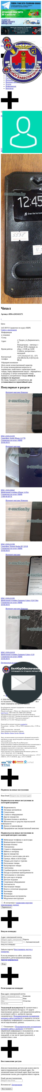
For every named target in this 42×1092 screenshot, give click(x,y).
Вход (3, 964)
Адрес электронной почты (11, 937)
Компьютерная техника (13, 842)
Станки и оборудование (13, 815)
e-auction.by (23, 724)
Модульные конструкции (14, 898)
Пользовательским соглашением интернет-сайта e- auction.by (21, 1028)
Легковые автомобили (12, 810)
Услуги (8, 84)
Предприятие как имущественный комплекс (21, 828)
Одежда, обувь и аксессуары (15, 859)
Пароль (26, 939)
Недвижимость (10, 807)
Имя (24, 999)
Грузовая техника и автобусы (15, 819)
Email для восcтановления (11, 1078)
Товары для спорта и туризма (15, 861)
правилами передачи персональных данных (17, 904)
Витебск (7, 733)
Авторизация (17, 1085)
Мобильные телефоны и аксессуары (18, 840)
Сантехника (8, 868)
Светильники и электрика (14, 875)
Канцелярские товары (12, 866)
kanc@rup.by (4, 712)
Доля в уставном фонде (13, 826)
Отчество (26, 1001)
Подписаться (6, 907)
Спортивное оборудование (14, 882)
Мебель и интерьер (11, 852)
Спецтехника (9, 812)
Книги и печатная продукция (15, 889)
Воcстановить (7, 1089)
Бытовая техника (10, 844)
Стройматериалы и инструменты (17, 870)
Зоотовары (8, 891)
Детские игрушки (11, 880)
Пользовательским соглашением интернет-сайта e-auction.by (20, 1017)
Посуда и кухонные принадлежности (18, 873)
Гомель (12, 733)
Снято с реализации (9, 330)
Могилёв (21, 733)
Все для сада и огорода (13, 877)
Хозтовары (8, 894)
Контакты (9, 88)
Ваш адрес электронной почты (13, 994)
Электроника (9, 847)
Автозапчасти (9, 884)
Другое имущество (11, 817)
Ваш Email (5, 796)
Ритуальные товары (11, 863)
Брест (2, 733)
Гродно (16, 733)
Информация (11, 86)
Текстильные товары (12, 887)
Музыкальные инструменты (15, 896)
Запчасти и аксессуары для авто (16, 856)
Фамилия (26, 996)
